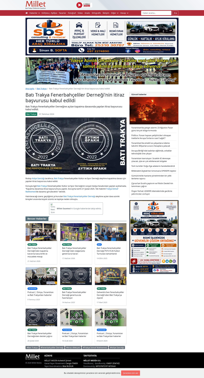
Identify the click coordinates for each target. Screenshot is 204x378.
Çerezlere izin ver (130, 373)
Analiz (87, 13)
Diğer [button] (114, 13)
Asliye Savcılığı (38, 178)
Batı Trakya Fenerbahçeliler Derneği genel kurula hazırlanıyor (74, 295)
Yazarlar (62, 13)
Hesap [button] (123, 13)
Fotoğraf (72, 13)
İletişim (106, 13)
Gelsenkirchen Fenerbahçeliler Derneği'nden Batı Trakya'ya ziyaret (110, 295)
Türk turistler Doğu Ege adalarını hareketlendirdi (153, 166)
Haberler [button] (34, 13)
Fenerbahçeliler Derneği (84, 196)
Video (80, 13)
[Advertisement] (153, 295)
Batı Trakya (42, 88)
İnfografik (96, 13)
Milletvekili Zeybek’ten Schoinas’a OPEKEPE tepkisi (153, 171)
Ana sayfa (30, 88)
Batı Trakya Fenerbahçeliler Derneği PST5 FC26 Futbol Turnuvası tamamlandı (109, 251)
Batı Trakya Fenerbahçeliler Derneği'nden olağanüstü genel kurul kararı (74, 251)
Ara (175, 13)
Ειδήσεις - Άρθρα (49, 13)
